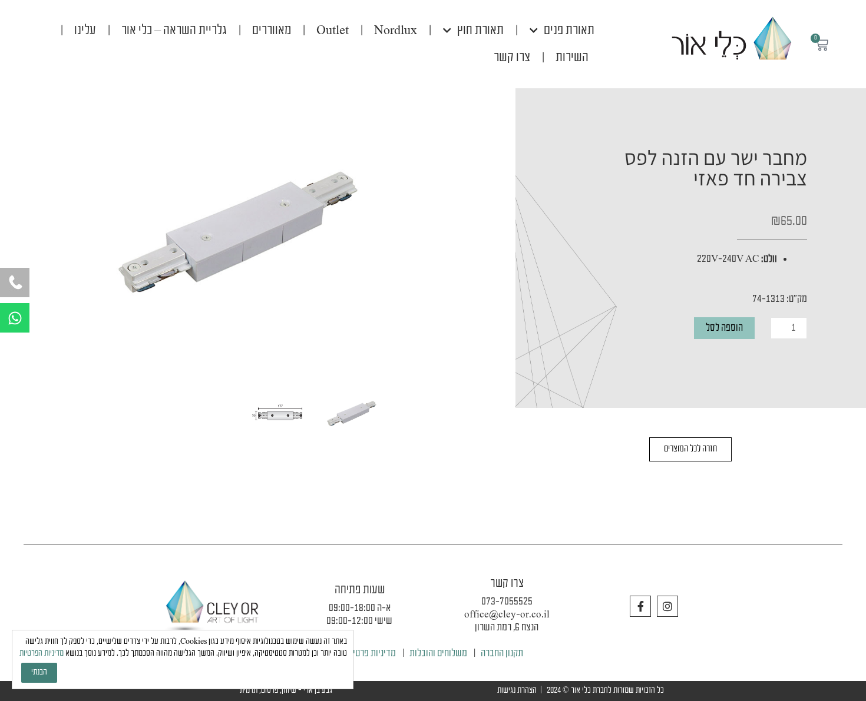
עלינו (85, 31)
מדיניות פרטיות (370, 653)
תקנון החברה (502, 653)
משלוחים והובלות (438, 653)
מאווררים (271, 31)
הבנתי (39, 672)
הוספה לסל (724, 328)
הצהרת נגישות (517, 690)
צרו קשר (512, 58)
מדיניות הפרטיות (41, 653)
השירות (572, 58)
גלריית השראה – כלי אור (174, 31)
